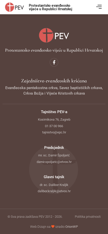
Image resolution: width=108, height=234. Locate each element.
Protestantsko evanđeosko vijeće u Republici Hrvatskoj (50, 7)
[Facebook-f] (54, 62)
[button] (99, 7)
